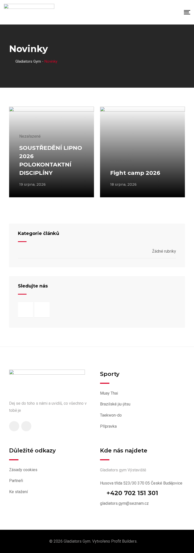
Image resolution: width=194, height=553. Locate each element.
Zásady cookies (23, 469)
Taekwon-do (111, 415)
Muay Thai (109, 393)
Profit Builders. (124, 541)
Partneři (16, 480)
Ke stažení (18, 491)
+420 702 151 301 (132, 493)
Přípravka (108, 426)
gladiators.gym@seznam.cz (124, 503)
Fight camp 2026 (135, 173)
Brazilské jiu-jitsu (115, 404)
